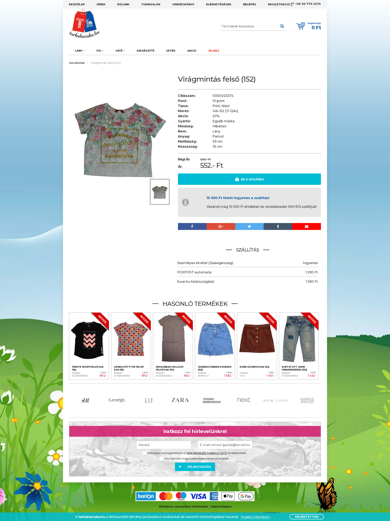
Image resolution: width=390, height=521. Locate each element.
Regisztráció (279, 4)
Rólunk (123, 4)
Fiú (99, 50)
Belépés (249, 4)
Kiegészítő (145, 50)
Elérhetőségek (218, 4)
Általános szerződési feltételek (183, 506)
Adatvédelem (220, 506)
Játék (171, 50)
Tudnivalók (150, 4)
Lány (79, 50)
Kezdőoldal (76, 62)
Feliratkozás (199, 467)
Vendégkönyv (183, 4)
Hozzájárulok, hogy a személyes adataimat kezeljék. (197, 458)
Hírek (101, 4)
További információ (255, 517)
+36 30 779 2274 (308, 4)
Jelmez (213, 50)
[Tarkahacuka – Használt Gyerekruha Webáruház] (81, 23)
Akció (191, 50)
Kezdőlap (77, 4)
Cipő (119, 50)
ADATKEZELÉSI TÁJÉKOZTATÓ (207, 453)
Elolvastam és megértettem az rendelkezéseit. (197, 453)
